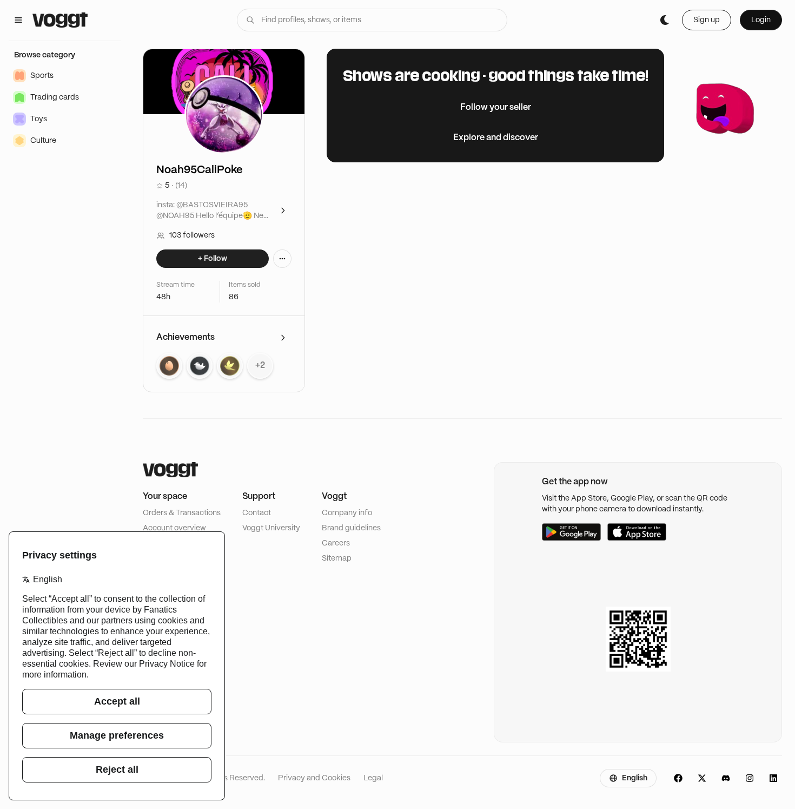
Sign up (706, 20)
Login (761, 20)
